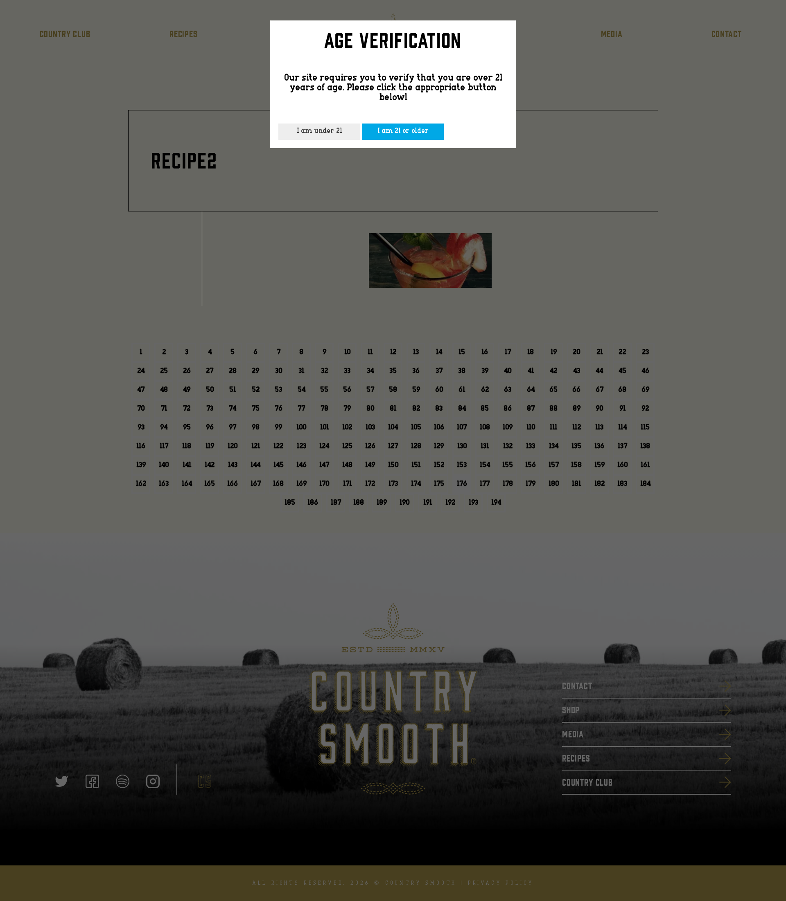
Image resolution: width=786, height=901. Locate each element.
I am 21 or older (403, 131)
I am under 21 (319, 131)
